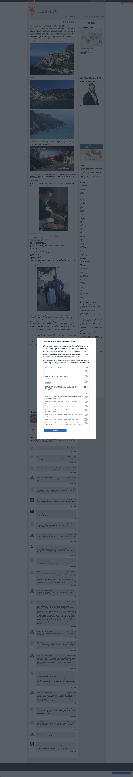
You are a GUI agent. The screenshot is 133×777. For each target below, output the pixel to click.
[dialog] (66, 388)
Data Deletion (57, 436)
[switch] (86, 371)
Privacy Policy (75, 436)
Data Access (66, 436)
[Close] (93, 341)
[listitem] (66, 368)
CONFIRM (55, 430)
